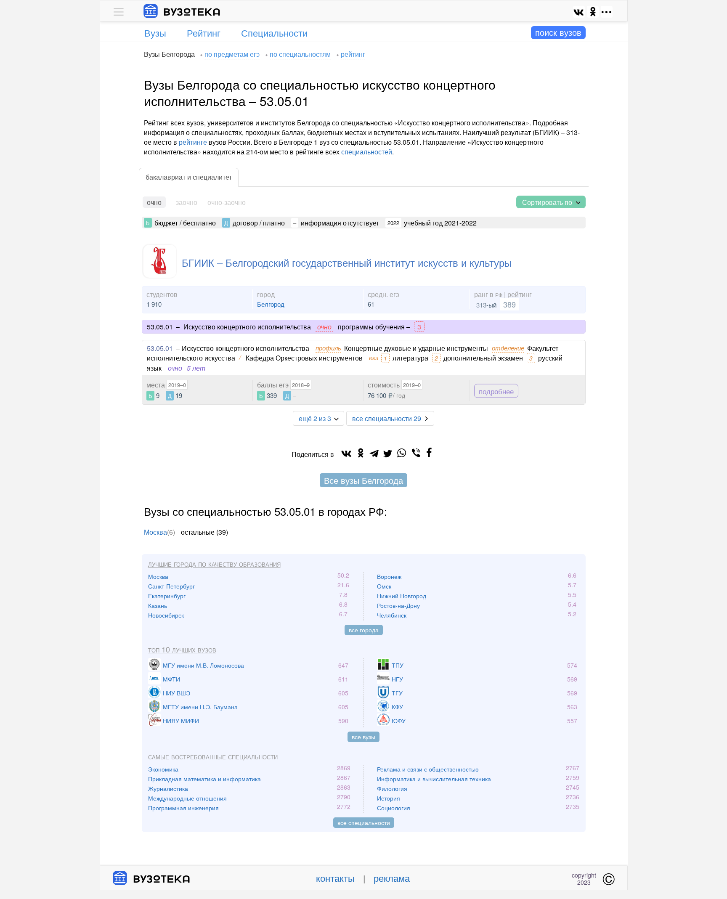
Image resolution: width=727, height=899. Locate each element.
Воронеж (389, 576)
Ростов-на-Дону (398, 605)
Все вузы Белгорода (363, 480)
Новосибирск (166, 615)
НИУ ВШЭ (176, 693)
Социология (393, 808)
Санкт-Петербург (171, 586)
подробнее (496, 391)
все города (364, 630)
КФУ (397, 707)
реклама (392, 877)
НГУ (397, 679)
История (388, 798)
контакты (335, 877)
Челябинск (391, 615)
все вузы (363, 736)
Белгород (270, 304)
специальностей (366, 151)
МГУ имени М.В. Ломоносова (203, 665)
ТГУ (397, 693)
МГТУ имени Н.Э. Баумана (200, 707)
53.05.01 (160, 348)
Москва (155, 532)
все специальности (363, 822)
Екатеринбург (167, 595)
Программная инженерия (183, 808)
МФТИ (171, 679)
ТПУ (397, 665)
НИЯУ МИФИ (181, 720)
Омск (384, 586)
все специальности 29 (386, 418)
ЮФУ (399, 720)
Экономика (163, 769)
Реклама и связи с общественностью (428, 769)
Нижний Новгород (401, 595)
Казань (157, 605)
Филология (392, 788)
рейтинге (193, 142)
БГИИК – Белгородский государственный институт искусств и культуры (347, 262)
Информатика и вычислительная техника (434, 778)
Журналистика (168, 788)
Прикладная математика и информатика (204, 778)
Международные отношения (187, 798)
